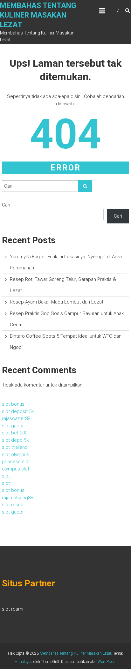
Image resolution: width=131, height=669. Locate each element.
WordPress (106, 661)
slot (6, 476)
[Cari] (85, 186)
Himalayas (23, 661)
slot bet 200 (14, 433)
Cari (6, 205)
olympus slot (15, 469)
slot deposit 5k (18, 411)
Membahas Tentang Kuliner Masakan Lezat (38, 15)
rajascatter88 (16, 418)
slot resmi (12, 504)
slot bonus (13, 404)
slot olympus (15, 454)
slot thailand (15, 447)
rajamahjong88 (17, 497)
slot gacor (13, 426)
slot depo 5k (15, 440)
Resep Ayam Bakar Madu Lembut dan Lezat (56, 302)
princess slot (16, 461)
